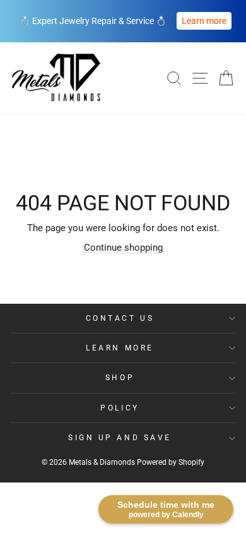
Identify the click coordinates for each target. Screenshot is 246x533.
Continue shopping (123, 247)
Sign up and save (120, 437)
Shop (119, 377)
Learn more (204, 21)
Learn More (119, 348)
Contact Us (120, 318)
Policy (119, 408)
